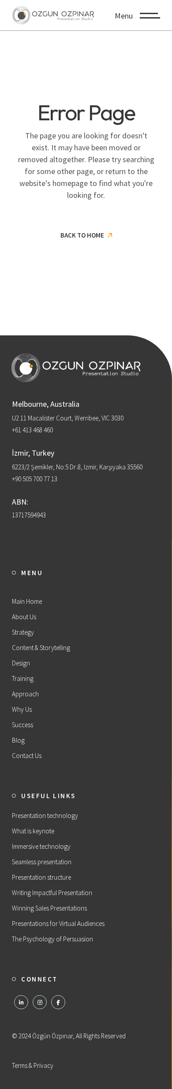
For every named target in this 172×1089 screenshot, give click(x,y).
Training (23, 678)
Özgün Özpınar (52, 1036)
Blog (18, 740)
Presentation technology (45, 815)
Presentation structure (41, 877)
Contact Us (26, 755)
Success (22, 725)
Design (21, 663)
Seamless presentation (41, 862)
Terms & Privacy (32, 1065)
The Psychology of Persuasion (52, 939)
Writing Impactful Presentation (52, 892)
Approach (25, 694)
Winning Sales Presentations (49, 908)
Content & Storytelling (41, 647)
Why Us (22, 709)
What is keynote (33, 831)
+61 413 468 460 (32, 430)
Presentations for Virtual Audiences (58, 923)
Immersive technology (41, 846)
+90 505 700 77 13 (34, 479)
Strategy (23, 632)
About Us (24, 617)
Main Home (27, 601)
